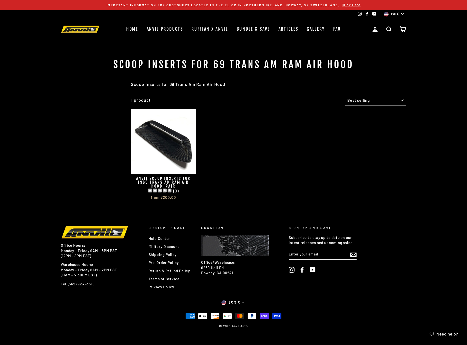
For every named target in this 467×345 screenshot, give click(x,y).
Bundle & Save (253, 29)
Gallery (316, 29)
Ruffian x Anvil (209, 29)
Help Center (159, 238)
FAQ (337, 29)
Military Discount (164, 246)
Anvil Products (165, 29)
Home (132, 29)
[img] (159, 191)
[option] (233, 5)
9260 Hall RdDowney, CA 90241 (217, 270)
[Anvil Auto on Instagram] (292, 270)
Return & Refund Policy (169, 271)
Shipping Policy (163, 254)
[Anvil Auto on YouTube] (312, 270)
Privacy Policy (161, 287)
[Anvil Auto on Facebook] (302, 270)
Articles (288, 29)
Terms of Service (164, 279)
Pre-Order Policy (164, 262)
